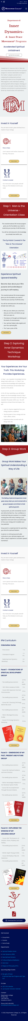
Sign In (21, 1)
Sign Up (25, 1)
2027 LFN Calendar (7, 986)
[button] (14, 55)
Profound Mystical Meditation (10, 960)
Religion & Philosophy (8, 966)
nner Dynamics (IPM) (9, 954)
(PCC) (16, 966)
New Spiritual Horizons (8, 957)
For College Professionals (22, 3)
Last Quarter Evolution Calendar (11, 989)
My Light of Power (7, 974)
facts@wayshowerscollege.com (10, 1005)
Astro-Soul (5, 963)
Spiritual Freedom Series (9, 951)
